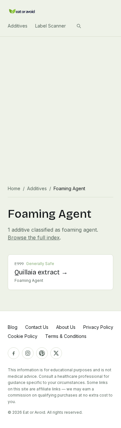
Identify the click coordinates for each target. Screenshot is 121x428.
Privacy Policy (98, 327)
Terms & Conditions (65, 336)
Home (14, 188)
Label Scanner (50, 26)
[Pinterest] (42, 353)
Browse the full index (34, 237)
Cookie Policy (22, 336)
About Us (66, 327)
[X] (56, 353)
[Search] (79, 26)
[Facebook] (13, 353)
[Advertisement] (60, 100)
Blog (12, 327)
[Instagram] (28, 353)
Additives (17, 26)
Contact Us (36, 327)
